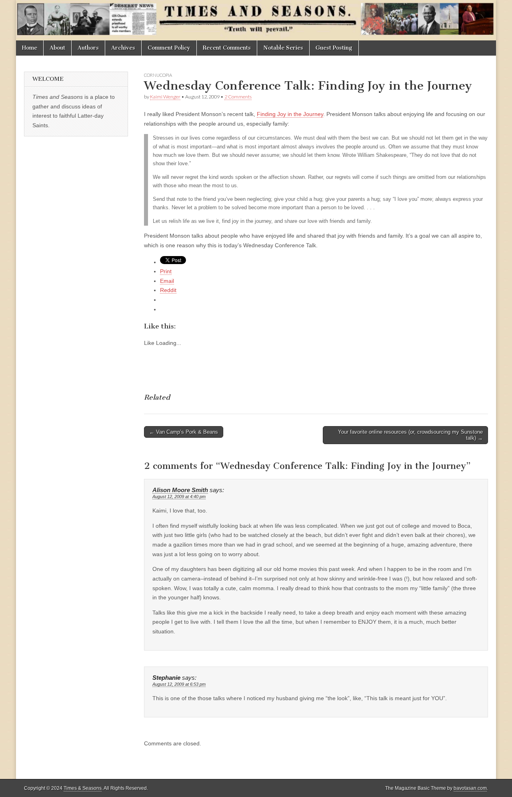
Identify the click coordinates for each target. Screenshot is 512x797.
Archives (123, 47)
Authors (88, 47)
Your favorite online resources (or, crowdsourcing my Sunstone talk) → (410, 435)
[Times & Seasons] (256, 20)
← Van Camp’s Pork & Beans (183, 432)
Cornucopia (158, 75)
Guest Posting (334, 47)
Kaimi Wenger (165, 97)
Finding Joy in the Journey (290, 114)
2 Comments (238, 97)
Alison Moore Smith (180, 490)
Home (29, 47)
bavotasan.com (470, 788)
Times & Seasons (83, 788)
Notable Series (283, 47)
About (57, 47)
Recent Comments (227, 47)
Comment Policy (169, 47)
